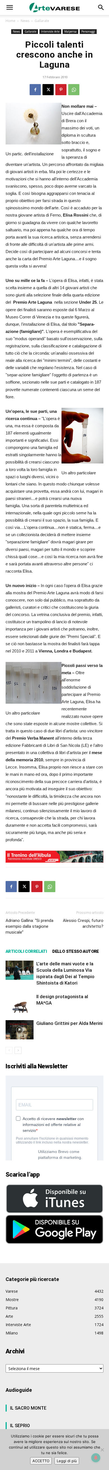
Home (10, 20)
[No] (102, 1449)
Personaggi (88, 31)
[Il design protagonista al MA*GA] (20, 1003)
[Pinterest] (61, 89)
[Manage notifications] (95, 1457)
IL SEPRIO (20, 1425)
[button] (9, 7)
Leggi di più (67, 1461)
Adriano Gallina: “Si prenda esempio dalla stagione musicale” (29, 926)
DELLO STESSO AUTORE (75, 951)
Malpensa (70, 31)
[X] (48, 89)
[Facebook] (35, 89)
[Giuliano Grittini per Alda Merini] (20, 1029)
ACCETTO (40, 1461)
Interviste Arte (50, 31)
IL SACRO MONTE (28, 1408)
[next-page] (18, 1050)
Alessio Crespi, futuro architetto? (83, 923)
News (25, 20)
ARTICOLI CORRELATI (26, 951)
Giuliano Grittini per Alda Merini (69, 1023)
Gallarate (42, 20)
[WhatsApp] (73, 89)
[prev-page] (9, 1050)
